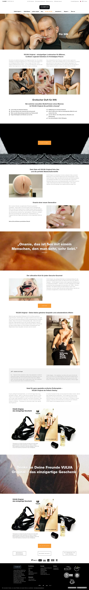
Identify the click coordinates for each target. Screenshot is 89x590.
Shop (42, 11)
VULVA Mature (27, 11)
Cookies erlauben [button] (82, 587)
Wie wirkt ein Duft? (44, 553)
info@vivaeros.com (46, 574)
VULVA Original (17, 11)
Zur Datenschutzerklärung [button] (39, 587)
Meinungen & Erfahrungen (19, 553)
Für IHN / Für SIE (48, 11)
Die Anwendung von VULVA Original (69, 553)
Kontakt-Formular (44, 573)
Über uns (73, 11)
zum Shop (44, 305)
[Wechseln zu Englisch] (80, 2)
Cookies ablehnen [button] (72, 587)
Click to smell (44, 142)
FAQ (29, 569)
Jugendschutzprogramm (32, 573)
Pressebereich (55, 568)
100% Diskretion (31, 579)
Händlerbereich (56, 569)
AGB (29, 570)
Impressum (30, 568)
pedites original (35, 11)
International (58, 11)
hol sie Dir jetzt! (44, 545)
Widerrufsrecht (31, 574)
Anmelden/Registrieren (75, 1)
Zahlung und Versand (32, 580)
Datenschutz (30, 571)
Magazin (66, 11)
